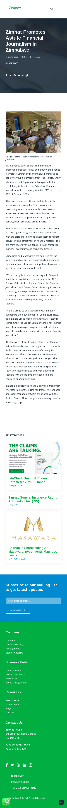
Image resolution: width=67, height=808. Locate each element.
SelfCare (10, 712)
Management (13, 648)
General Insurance (15, 674)
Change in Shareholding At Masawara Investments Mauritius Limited (32, 551)
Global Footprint (14, 652)
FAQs (8, 708)
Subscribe (16, 610)
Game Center (13, 704)
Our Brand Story (14, 644)
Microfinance (12, 678)
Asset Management (16, 682)
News (26, 57)
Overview (11, 640)
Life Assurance (13, 670)
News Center (13, 700)
